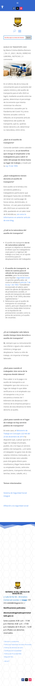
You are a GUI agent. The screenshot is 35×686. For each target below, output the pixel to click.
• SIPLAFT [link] (6, 661)
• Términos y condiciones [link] (11, 641)
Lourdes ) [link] (19, 600)
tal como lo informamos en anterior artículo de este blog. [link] (17, 217)
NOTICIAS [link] (16, 56)
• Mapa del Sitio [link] (9, 657)
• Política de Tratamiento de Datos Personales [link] (18, 644)
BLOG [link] (19, 53)
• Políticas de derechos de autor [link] (13, 647)
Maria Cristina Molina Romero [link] (18, 50)
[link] (2, 7)
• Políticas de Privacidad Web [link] (12, 654)
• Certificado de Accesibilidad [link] (12, 651)
